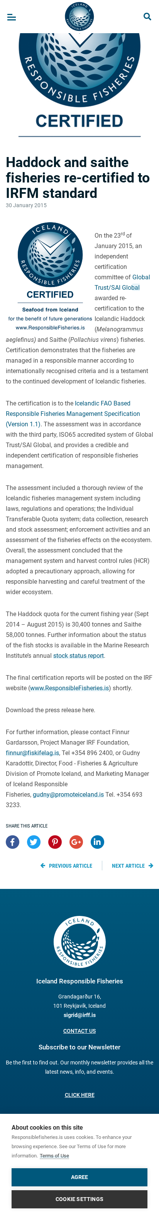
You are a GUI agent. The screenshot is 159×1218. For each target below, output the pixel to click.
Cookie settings (79, 1199)
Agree (79, 1177)
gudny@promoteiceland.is (68, 794)
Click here (80, 1095)
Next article (128, 866)
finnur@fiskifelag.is (32, 753)
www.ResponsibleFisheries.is (69, 688)
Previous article (70, 866)
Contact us (79, 1031)
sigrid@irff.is (80, 1015)
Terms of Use (54, 1156)
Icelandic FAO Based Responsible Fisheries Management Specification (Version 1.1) (73, 414)
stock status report (78, 655)
